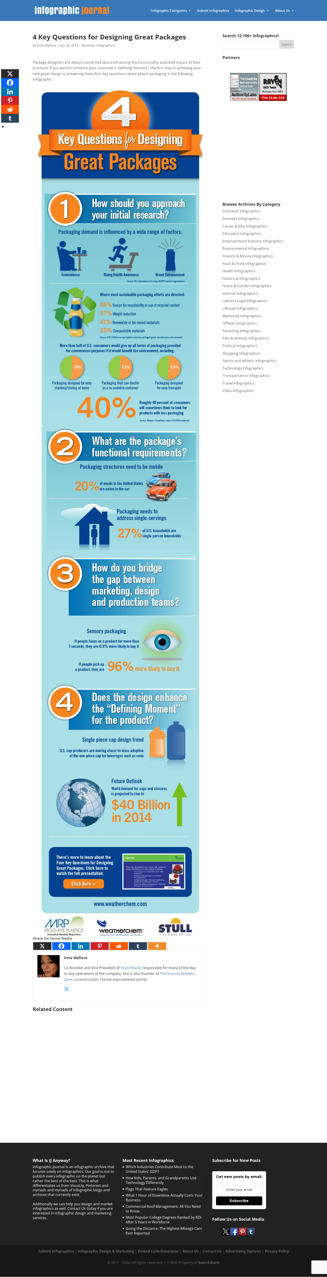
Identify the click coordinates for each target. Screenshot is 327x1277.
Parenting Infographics (241, 330)
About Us (282, 11)
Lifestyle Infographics (240, 308)
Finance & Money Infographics (247, 256)
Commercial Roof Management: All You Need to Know (163, 1209)
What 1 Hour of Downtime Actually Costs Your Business (164, 1197)
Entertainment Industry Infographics (253, 241)
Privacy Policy (277, 1251)
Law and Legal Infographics (245, 300)
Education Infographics (241, 233)
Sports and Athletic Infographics (249, 360)
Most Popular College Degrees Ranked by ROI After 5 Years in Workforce (163, 1219)
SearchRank (130, 967)
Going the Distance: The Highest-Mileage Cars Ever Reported (164, 1231)
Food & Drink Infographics (244, 263)
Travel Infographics (238, 383)
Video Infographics (238, 390)
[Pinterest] (100, 946)
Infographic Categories (169, 11)
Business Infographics (98, 45)
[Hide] (3, 127)
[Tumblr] (138, 946)
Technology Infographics (243, 368)
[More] (157, 946)
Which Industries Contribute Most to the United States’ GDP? (159, 1169)
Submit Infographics (213, 11)
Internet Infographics (240, 293)
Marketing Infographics (241, 315)
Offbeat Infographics (239, 323)
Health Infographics (238, 270)
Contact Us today (81, 1208)
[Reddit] (119, 946)
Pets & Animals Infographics (245, 338)
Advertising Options (243, 1251)
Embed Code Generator (158, 1251)
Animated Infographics (241, 211)
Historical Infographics (241, 278)
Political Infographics (239, 345)
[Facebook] (61, 946)
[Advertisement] (120, 1066)
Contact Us (212, 1251)
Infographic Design (250, 11)
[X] (42, 946)
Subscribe (239, 1201)
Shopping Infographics (241, 353)
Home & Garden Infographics (247, 285)
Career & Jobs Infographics (244, 226)
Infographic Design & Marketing (106, 1251)
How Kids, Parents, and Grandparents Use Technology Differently (161, 1180)
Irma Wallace (47, 45)
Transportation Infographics (246, 375)
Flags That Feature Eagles (147, 1189)
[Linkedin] (80, 946)
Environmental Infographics (245, 248)
